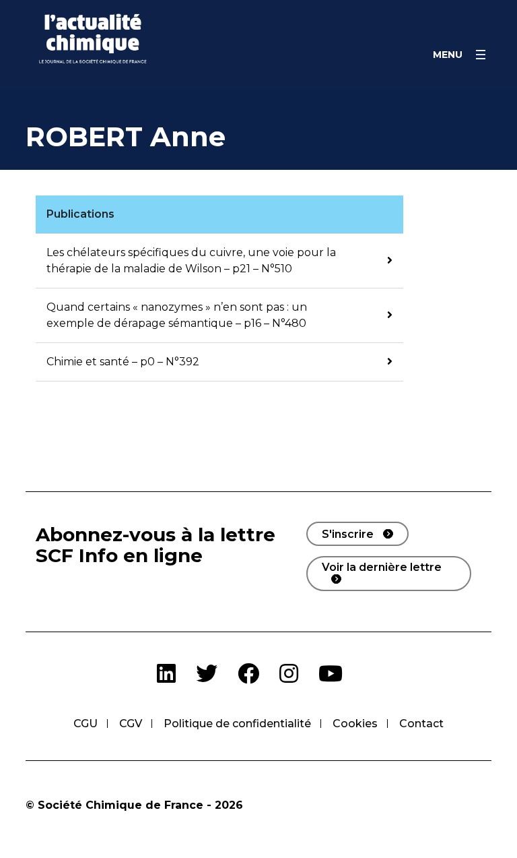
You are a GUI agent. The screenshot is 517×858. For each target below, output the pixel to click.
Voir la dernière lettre (382, 567)
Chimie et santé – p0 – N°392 (122, 361)
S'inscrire (348, 534)
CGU (85, 723)
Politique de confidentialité (237, 723)
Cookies (355, 723)
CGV (130, 723)
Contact (421, 723)
